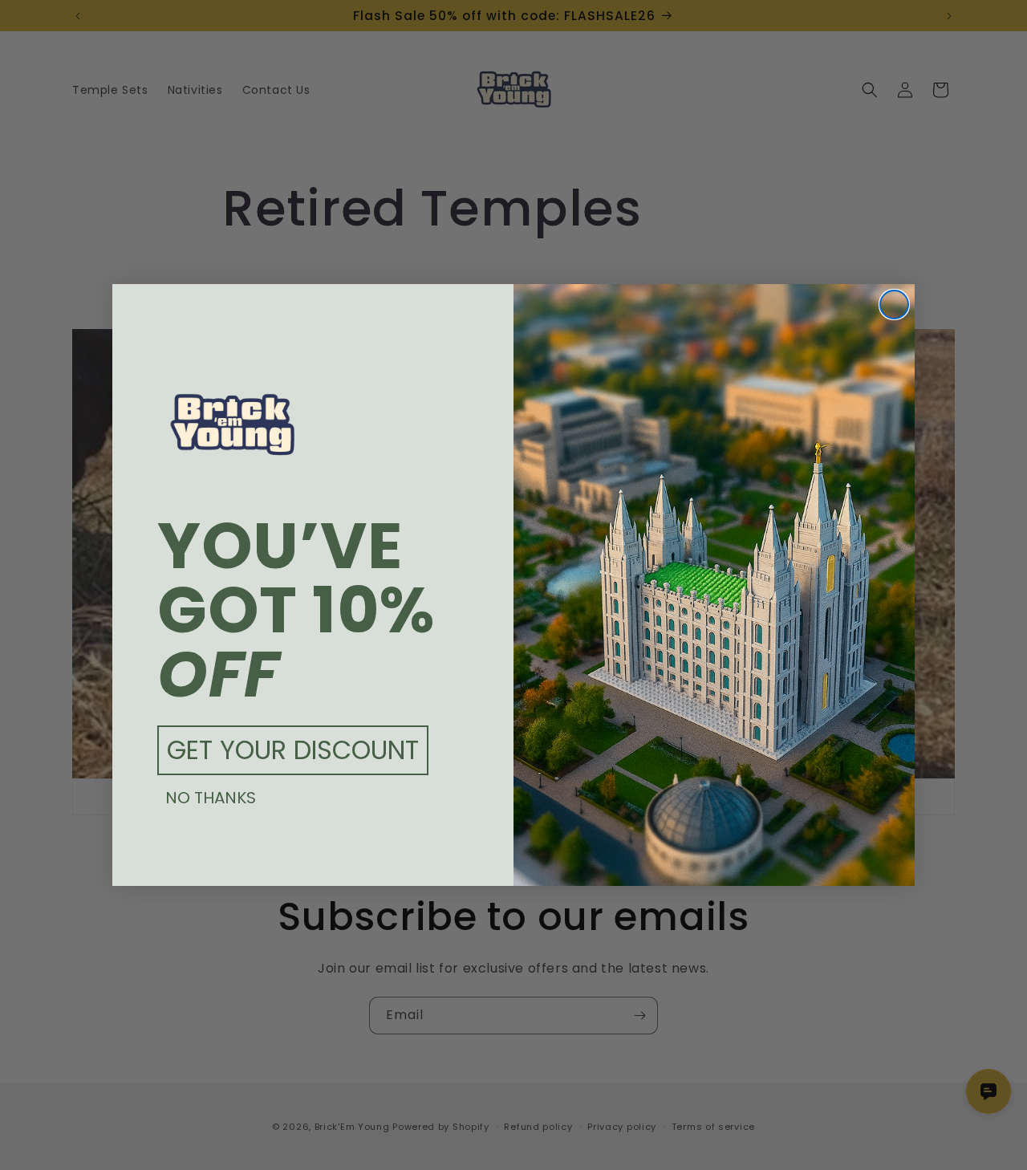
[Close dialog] (894, 304)
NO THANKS (210, 797)
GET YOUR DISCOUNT (293, 750)
